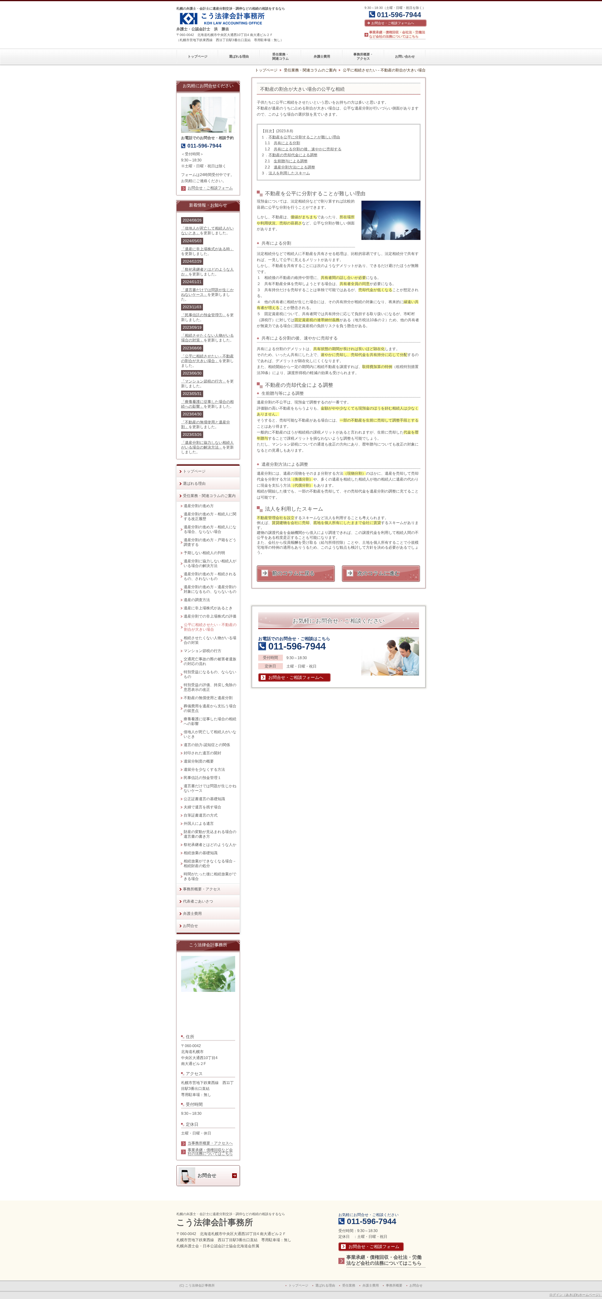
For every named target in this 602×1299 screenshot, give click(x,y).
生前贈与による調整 (291, 161)
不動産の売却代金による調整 (293, 155)
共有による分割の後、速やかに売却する (307, 149)
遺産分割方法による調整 (294, 167)
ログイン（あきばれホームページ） (575, 1295)
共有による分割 (287, 143)
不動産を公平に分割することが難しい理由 (304, 137)
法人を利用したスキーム (289, 173)
